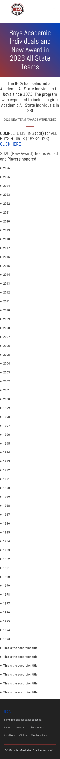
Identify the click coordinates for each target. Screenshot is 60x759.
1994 (6, 452)
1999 (6, 408)
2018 (6, 239)
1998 (6, 417)
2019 (6, 230)
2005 (6, 354)
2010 (6, 310)
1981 (6, 568)
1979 (6, 585)
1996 (6, 434)
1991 (6, 479)
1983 (6, 550)
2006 (6, 346)
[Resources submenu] (43, 727)
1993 (6, 461)
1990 (6, 488)
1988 (6, 505)
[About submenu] (11, 727)
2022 (6, 203)
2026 (6, 168)
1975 (6, 621)
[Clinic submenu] (26, 735)
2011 (6, 301)
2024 (6, 185)
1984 (6, 541)
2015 (6, 266)
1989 (6, 496)
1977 (6, 603)
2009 (6, 319)
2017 (6, 248)
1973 (6, 639)
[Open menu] (54, 9)
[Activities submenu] (14, 735)
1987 (6, 514)
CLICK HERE (10, 144)
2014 (6, 274)
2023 (6, 194)
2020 (6, 221)
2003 (6, 372)
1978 (6, 594)
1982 (6, 559)
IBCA (7, 711)
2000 (6, 399)
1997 (6, 425)
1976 (6, 612)
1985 (6, 532)
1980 (6, 577)
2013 (6, 283)
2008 (6, 328)
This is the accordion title (20, 648)
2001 (6, 390)
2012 (6, 292)
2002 (6, 381)
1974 (6, 630)
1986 (6, 523)
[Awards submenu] (25, 727)
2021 (6, 212)
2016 (6, 257)
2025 (6, 177)
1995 (6, 443)
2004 (6, 363)
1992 (6, 470)
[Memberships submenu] (46, 735)
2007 (6, 337)
